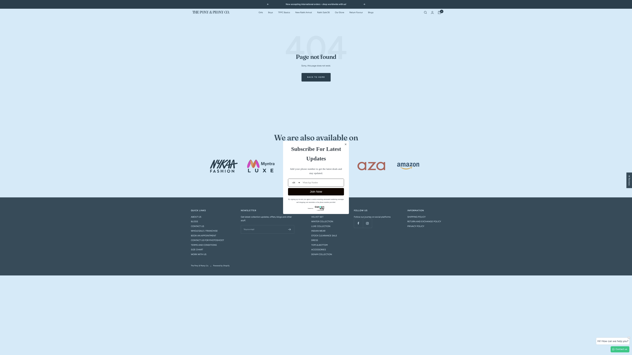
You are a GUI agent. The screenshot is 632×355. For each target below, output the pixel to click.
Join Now (316, 191)
